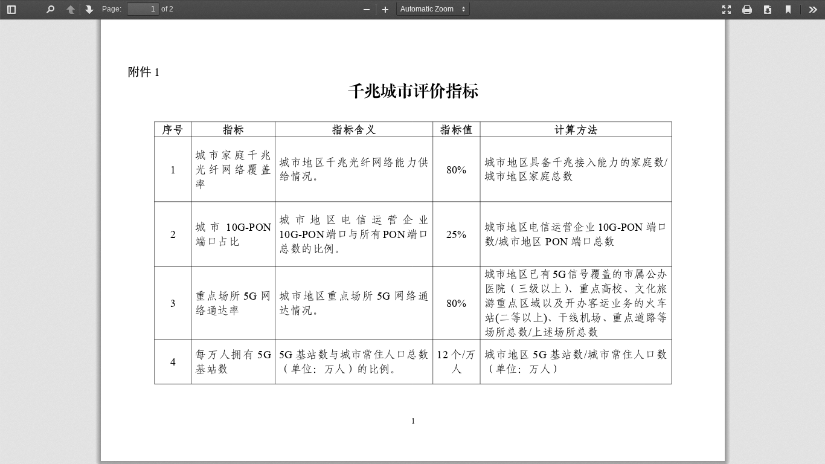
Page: (111, 9)
